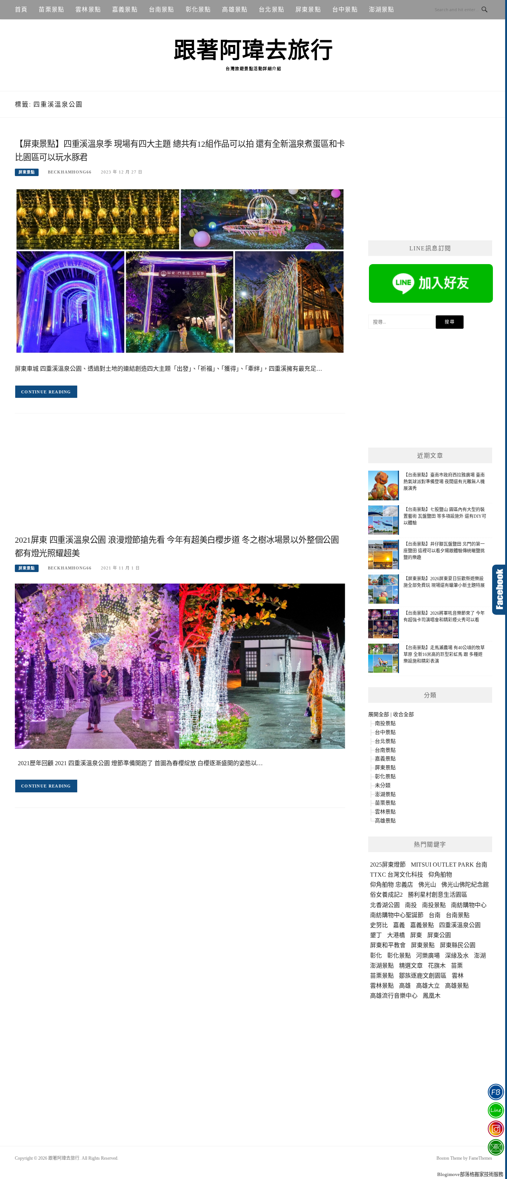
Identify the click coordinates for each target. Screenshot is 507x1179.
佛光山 (427, 884)
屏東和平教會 (388, 945)
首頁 (21, 9)
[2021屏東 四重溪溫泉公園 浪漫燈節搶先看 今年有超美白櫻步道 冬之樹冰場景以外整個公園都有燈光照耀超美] (180, 666)
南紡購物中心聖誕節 (396, 915)
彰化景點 (198, 9)
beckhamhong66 (70, 172)
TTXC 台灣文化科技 (396, 874)
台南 (435, 915)
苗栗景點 (51, 9)
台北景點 (271, 9)
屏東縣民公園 (457, 945)
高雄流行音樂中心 (394, 996)
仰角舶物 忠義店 (391, 884)
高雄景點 (235, 9)
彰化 (376, 955)
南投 (411, 905)
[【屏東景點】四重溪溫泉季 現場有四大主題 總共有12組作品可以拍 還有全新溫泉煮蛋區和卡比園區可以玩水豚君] (180, 270)
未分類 (382, 785)
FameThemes (480, 1158)
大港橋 (396, 935)
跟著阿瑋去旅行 (254, 50)
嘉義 (399, 925)
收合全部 (403, 714)
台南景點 (161, 9)
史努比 (379, 925)
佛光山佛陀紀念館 (465, 884)
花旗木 (437, 965)
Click (499, 590)
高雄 (405, 985)
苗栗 (457, 965)
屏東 (416, 935)
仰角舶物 (440, 874)
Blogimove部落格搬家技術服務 (470, 1174)
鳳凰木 (432, 996)
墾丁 (376, 935)
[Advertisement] (180, 480)
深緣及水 (457, 955)
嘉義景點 (125, 9)
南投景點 (385, 723)
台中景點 (345, 9)
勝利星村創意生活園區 (437, 894)
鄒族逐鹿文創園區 (423, 975)
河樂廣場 (428, 955)
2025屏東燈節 (388, 864)
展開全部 (378, 714)
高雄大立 (428, 985)
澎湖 (480, 955)
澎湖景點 (382, 9)
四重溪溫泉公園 (460, 925)
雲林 (458, 975)
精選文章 (411, 965)
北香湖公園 (385, 905)
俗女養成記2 (386, 894)
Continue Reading (46, 392)
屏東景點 (308, 9)
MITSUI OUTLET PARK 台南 (449, 864)
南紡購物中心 (469, 905)
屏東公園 (439, 935)
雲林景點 (88, 9)
